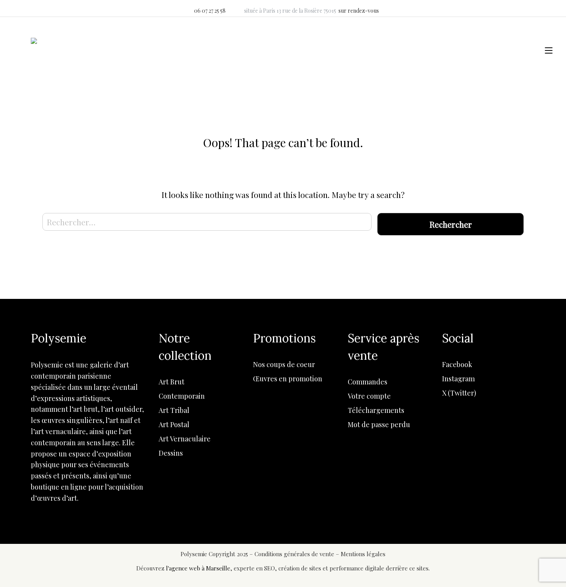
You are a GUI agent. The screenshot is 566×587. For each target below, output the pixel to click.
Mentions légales (363, 554)
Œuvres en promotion (287, 378)
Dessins (171, 453)
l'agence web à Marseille (198, 568)
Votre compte (369, 396)
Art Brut (171, 381)
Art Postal (174, 424)
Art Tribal (174, 410)
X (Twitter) (459, 392)
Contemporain (182, 396)
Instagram (458, 378)
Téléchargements (376, 410)
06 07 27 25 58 (210, 10)
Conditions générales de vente (295, 554)
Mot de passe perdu (379, 424)
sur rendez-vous (358, 10)
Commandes (367, 381)
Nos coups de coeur (284, 364)
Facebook (457, 364)
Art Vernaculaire (185, 438)
